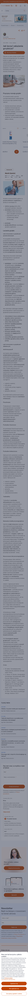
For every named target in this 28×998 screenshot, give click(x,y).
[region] (14, 975)
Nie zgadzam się (14, 989)
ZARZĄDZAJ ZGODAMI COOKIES (14, 994)
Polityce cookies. (9, 978)
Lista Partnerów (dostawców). (8, 979)
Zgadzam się (14, 983)
